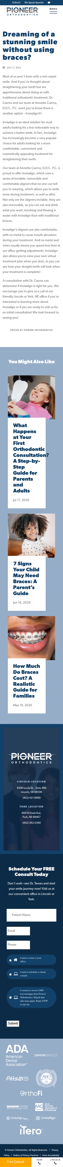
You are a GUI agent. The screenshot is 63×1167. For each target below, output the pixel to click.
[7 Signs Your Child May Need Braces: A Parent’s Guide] (31, 539)
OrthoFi (16, 2)
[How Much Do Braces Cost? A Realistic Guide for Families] (31, 641)
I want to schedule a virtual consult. (33, 974)
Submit (13, 1023)
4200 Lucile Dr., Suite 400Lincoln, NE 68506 (31, 790)
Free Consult (15, 1162)
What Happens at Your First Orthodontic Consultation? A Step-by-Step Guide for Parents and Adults (26, 458)
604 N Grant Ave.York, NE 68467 (31, 815)
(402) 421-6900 (32, 798)
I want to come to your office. (30, 960)
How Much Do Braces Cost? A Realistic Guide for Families (26, 681)
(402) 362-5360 (31, 823)
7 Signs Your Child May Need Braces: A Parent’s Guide (26, 579)
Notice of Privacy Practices (25, 1155)
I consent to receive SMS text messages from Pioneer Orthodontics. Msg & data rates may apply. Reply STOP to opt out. (34, 997)
